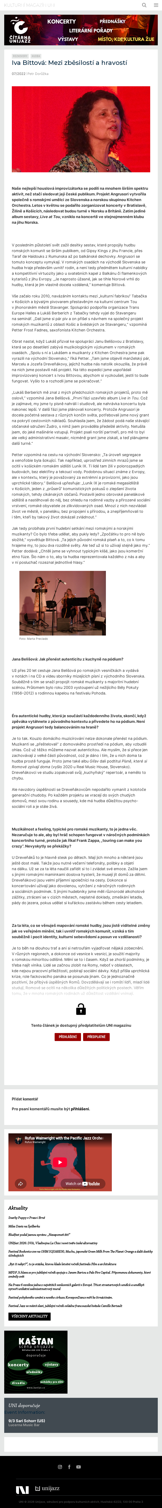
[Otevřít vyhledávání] (144, 5)
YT (78, 1466)
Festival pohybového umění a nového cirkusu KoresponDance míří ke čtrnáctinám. (60, 1297)
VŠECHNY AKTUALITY (29, 1316)
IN (59, 1466)
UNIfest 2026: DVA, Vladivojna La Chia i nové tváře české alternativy (52, 1243)
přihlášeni (80, 1109)
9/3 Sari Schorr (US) (26, 1421)
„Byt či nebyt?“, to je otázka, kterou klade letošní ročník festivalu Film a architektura (62, 1264)
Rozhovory (20, 56)
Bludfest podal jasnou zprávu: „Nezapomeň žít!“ (39, 1235)
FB (69, 1466)
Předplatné (96, 1037)
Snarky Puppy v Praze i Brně (26, 1218)
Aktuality (18, 1208)
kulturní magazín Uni (29, 5)
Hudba (36, 56)
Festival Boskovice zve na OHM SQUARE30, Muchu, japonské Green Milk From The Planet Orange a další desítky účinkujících (80, 1253)
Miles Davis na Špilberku (24, 1226)
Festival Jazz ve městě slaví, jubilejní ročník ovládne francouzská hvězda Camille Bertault (65, 1306)
